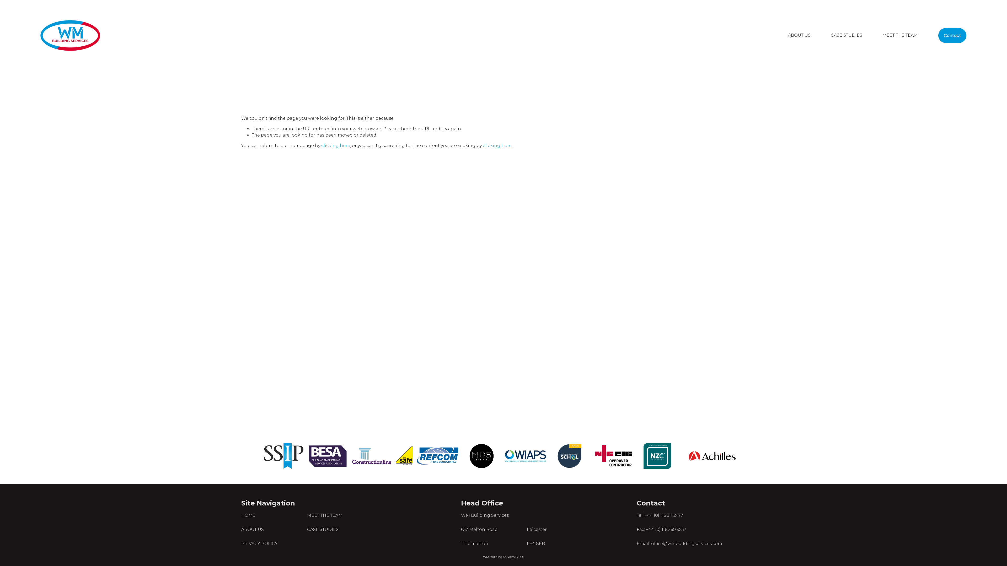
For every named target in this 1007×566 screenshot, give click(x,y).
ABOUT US (799, 35)
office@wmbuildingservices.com (686, 543)
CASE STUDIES (846, 35)
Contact (952, 35)
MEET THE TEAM (900, 35)
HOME (248, 515)
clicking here (335, 145)
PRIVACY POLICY (259, 543)
